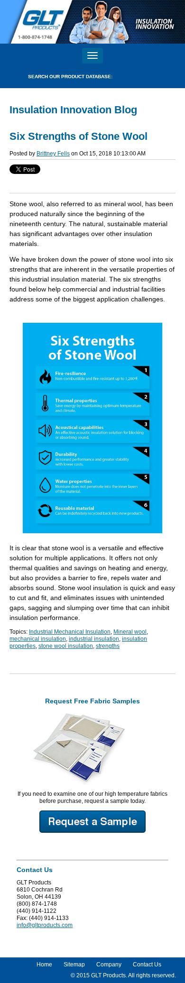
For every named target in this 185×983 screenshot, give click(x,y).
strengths (108, 646)
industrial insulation (94, 639)
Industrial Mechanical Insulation (70, 631)
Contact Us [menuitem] (147, 964)
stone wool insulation (65, 646)
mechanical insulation (37, 639)
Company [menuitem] (108, 964)
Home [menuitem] (44, 964)
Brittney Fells (53, 153)
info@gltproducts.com (45, 925)
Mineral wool (130, 631)
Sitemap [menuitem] (74, 964)
